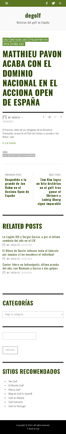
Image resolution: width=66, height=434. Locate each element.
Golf (6, 39)
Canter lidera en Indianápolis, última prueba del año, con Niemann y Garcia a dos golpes (31, 266)
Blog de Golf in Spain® (20, 394)
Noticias (23, 155)
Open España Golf (13, 44)
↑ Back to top (33, 429)
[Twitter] (53, 3)
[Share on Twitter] (49, 117)
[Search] (7, 3)
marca (32, 155)
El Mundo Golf (16, 386)
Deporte (13, 155)
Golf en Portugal (16, 406)
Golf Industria (15, 402)
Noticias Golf (19, 39)
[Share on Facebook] (43, 117)
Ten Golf (12, 381)
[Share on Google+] (55, 117)
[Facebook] (46, 3)
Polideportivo (39, 39)
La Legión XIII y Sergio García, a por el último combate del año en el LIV (31, 239)
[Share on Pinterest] (61, 117)
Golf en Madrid (16, 398)
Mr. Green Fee (14, 117)
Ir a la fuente (9, 143)
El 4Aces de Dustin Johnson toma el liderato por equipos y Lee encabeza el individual (31, 252)
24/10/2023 (8, 121)
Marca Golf (14, 390)
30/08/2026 (26, 245)
